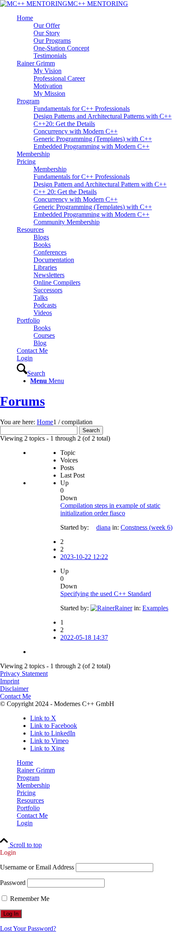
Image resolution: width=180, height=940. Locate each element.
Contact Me (15, 696)
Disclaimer (14, 688)
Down (68, 498)
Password (13, 882)
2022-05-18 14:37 (84, 637)
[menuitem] (98, 37)
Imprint (9, 681)
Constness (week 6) (146, 527)
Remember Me (28, 898)
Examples (155, 608)
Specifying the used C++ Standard (105, 593)
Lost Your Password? (28, 928)
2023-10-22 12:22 (84, 556)
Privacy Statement (24, 673)
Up (64, 482)
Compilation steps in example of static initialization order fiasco (110, 509)
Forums (22, 401)
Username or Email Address (37, 867)
